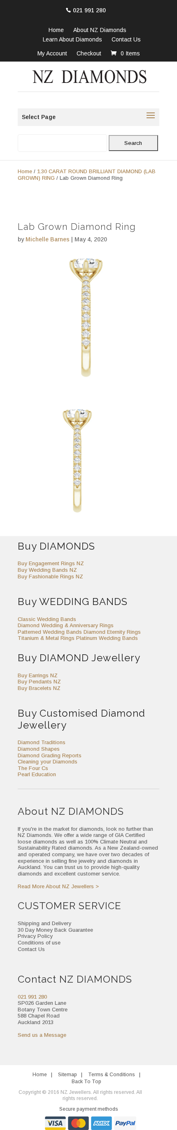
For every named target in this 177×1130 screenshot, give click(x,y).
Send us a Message (42, 1035)
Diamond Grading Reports (50, 755)
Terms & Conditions (111, 1074)
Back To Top (86, 1081)
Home (56, 30)
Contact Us (126, 40)
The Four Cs (33, 768)
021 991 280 (89, 10)
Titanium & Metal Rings (46, 638)
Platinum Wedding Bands (107, 638)
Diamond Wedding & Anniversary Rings (66, 625)
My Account (52, 53)
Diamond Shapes (39, 749)
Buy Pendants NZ (39, 681)
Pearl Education (37, 774)
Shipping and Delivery (44, 923)
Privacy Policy (35, 936)
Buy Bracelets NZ (39, 688)
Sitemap (67, 1074)
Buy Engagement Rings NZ (51, 563)
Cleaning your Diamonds (47, 762)
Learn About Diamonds (72, 40)
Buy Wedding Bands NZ (47, 570)
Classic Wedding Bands (47, 619)
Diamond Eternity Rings (112, 632)
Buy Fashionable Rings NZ (50, 576)
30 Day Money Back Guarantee (55, 930)
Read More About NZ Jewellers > (58, 886)
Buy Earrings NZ (38, 675)
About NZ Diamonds (99, 30)
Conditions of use (39, 943)
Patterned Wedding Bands (50, 632)
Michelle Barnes (48, 239)
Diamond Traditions (41, 742)
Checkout (89, 53)
